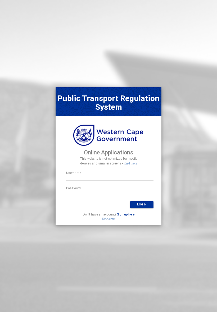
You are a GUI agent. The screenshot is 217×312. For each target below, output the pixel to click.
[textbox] (109, 178)
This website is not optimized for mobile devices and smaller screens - (108, 161)
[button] (141, 204)
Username (73, 173)
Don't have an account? (108, 214)
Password (73, 188)
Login (142, 204)
